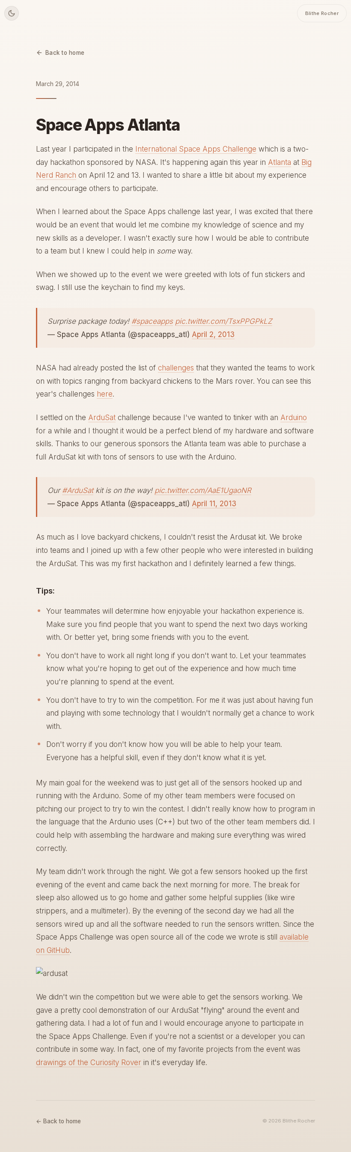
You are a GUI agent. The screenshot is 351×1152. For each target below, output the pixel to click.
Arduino (293, 417)
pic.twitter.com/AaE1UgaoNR (203, 490)
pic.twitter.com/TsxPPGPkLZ (223, 321)
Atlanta (279, 162)
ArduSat (102, 417)
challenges (176, 368)
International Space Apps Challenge (195, 149)
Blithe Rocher (322, 13)
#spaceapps (152, 321)
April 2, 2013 (213, 334)
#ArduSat (77, 490)
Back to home (64, 52)
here (105, 394)
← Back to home (58, 1121)
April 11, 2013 (214, 503)
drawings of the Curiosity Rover (88, 1062)
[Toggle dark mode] (11, 13)
